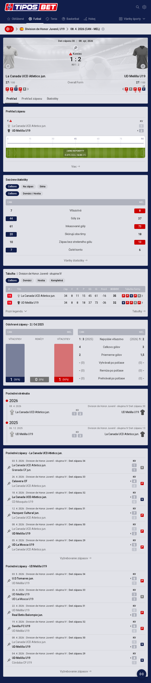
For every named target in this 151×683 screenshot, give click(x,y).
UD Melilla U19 (21, 130)
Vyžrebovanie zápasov (82, 558)
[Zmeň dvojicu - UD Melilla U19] (143, 66)
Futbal (35, 19)
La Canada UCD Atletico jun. (29, 125)
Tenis (51, 19)
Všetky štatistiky (80, 260)
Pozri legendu (14, 311)
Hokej (89, 19)
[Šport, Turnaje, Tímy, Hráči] (9, 29)
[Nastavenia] (144, 7)
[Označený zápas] (8, 467)
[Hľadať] (137, 7)
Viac (76, 166)
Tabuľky (138, 311)
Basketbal (70, 19)
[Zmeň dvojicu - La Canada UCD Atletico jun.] (8, 66)
